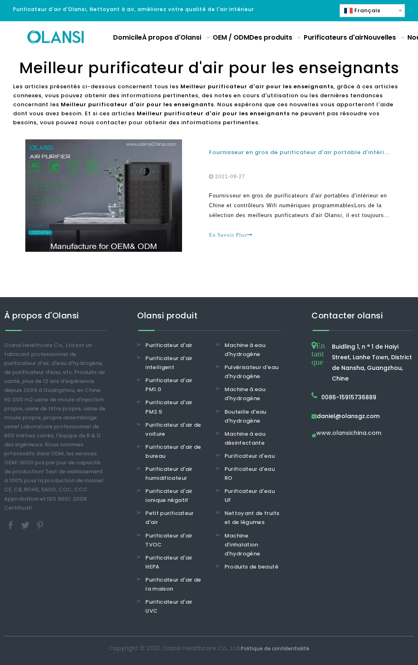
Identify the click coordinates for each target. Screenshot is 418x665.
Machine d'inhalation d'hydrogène (242, 545)
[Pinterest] (40, 524)
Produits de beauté (251, 567)
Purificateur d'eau (250, 456)
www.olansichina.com (348, 433)
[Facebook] (11, 524)
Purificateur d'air (168, 345)
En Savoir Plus (228, 235)
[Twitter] (26, 524)
